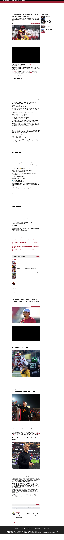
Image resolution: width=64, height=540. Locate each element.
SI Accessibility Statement (46, 528)
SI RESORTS (13, 0)
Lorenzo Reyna (14, 304)
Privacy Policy (16, 528)
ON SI (3, 0)
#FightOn (17, 84)
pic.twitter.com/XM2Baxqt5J (18, 136)
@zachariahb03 (18, 170)
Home (12, 292)
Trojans (28, 75)
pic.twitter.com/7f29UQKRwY (16, 105)
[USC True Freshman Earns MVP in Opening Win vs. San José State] (46, 26)
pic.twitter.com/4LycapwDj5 (18, 180)
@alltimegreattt (21, 176)
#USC (15, 80)
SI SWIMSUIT (6, 0)
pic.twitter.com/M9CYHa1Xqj (23, 114)
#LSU (13, 117)
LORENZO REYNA (18, 512)
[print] (16, 288)
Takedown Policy (30, 528)
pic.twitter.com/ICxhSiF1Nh (18, 229)
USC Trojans (14, 71)
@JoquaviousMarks (18, 190)
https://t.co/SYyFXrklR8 (20, 222)
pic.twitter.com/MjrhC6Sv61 (26, 117)
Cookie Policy (23, 528)
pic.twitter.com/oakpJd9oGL (28, 222)
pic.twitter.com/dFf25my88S (23, 84)
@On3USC (14, 84)
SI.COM (1, 0)
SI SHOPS (16, 0)
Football (15, 292)
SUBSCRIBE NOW (24, 0)
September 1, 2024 (24, 223)
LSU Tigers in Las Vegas (31, 64)
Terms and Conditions (37, 528)
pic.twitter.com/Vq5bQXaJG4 (28, 170)
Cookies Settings (17, 529)
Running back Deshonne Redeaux (21, 495)
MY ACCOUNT (19, 0)
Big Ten (31, 72)
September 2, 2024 (24, 85)
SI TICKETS (9, 0)
